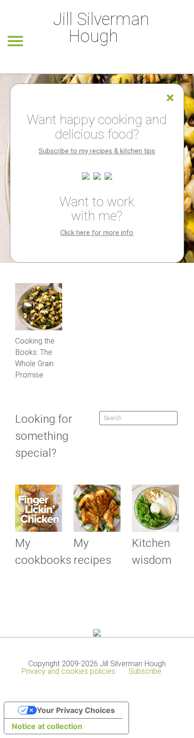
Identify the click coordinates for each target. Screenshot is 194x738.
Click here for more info (96, 233)
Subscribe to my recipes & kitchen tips (97, 151)
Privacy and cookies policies (68, 671)
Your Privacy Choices (76, 710)
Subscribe (145, 671)
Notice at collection (47, 726)
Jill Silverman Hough (101, 28)
